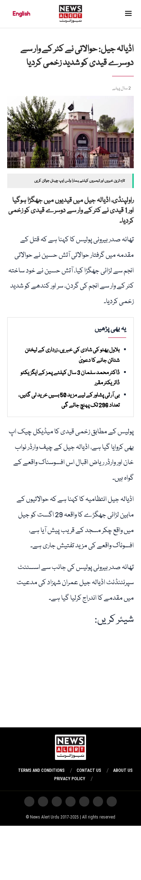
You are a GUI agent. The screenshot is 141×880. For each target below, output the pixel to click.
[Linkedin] (29, 801)
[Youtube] (70, 801)
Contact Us (89, 770)
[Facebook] (43, 801)
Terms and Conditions (41, 770)
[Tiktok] (57, 801)
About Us (123, 770)
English (21, 13)
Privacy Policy (69, 778)
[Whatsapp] (84, 801)
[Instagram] (112, 801)
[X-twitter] (98, 801)
